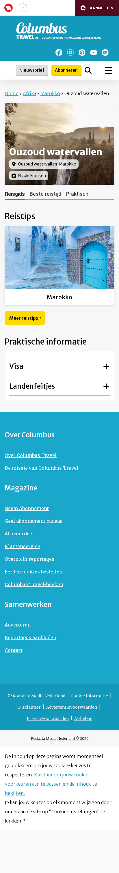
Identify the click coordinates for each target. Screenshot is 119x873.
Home (11, 93)
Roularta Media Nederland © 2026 (59, 738)
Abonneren (66, 70)
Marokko (50, 93)
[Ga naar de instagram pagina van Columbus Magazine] (70, 52)
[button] (97, 8)
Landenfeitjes (32, 386)
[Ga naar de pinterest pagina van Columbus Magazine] (82, 52)
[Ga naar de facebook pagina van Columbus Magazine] (58, 52)
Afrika (29, 93)
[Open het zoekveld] (88, 70)
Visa (16, 366)
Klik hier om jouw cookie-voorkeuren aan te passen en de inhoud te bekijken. (51, 784)
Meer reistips (23, 318)
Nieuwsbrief (31, 70)
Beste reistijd (45, 194)
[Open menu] (108, 70)
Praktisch (77, 194)
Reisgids (15, 194)
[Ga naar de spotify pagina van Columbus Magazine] (105, 52)
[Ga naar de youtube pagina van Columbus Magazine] (93, 52)
